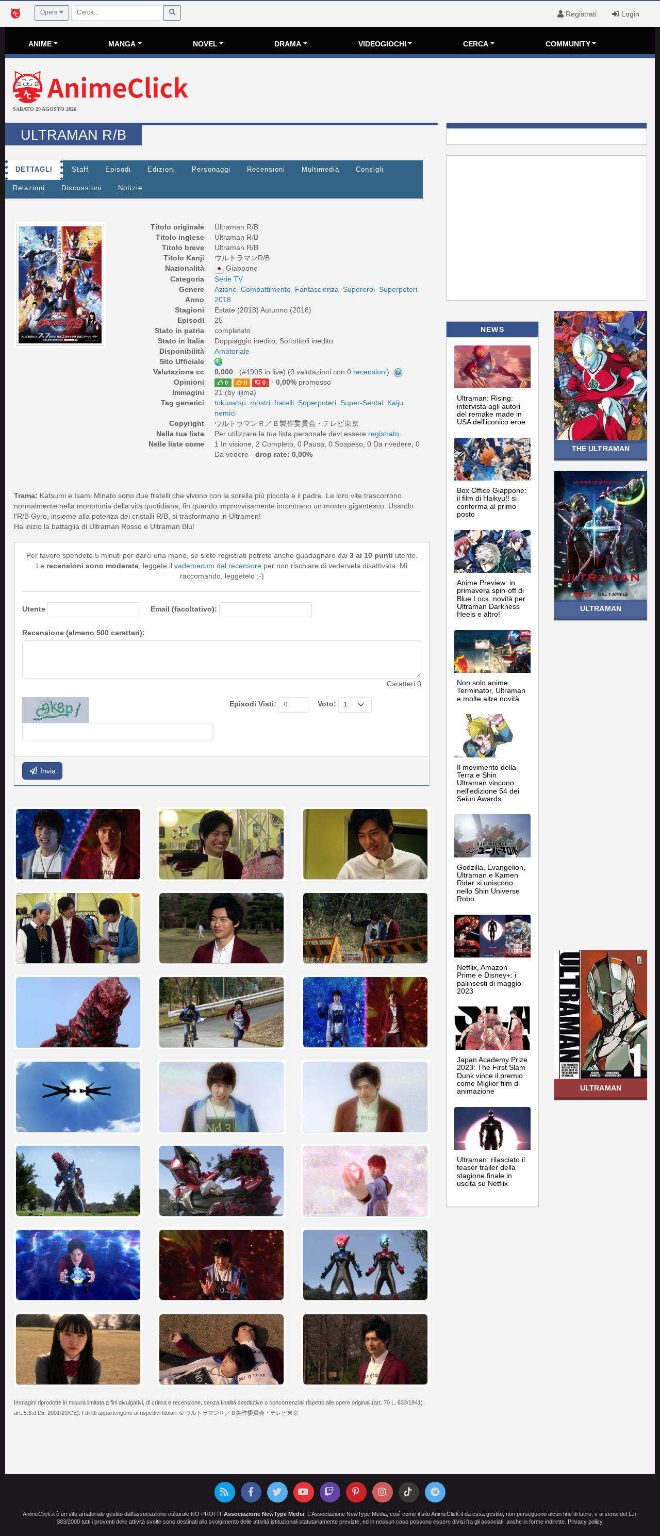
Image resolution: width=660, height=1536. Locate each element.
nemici (225, 413)
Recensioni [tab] (266, 169)
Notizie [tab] (130, 188)
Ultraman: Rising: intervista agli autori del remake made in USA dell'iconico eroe (491, 410)
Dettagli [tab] (34, 169)
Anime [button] (40, 44)
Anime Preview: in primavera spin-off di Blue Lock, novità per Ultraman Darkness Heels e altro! (491, 599)
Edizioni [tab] (161, 169)
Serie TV (228, 279)
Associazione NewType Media (264, 1514)
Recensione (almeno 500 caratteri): (83, 633)
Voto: (327, 704)
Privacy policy (585, 1521)
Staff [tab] (80, 169)
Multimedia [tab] (320, 169)
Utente (33, 609)
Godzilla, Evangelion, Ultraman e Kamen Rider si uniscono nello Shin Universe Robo (491, 883)
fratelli (284, 403)
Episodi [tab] (118, 169)
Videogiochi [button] (382, 44)
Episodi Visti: (252, 704)
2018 (222, 299)
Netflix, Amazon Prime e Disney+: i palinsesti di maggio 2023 (489, 979)
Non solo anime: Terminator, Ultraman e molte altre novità (491, 691)
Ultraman (600, 608)
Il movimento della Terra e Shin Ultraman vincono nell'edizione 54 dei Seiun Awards (488, 783)
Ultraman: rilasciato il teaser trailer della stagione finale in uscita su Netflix (491, 1171)
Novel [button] (205, 44)
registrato (383, 434)
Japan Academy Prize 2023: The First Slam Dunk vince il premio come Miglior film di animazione (492, 1075)
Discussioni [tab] (81, 188)
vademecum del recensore (217, 565)
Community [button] (568, 44)
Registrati (580, 14)
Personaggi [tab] (211, 169)
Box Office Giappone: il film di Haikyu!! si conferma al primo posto (491, 502)
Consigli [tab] (370, 169)
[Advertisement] (438, 92)
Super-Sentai (361, 403)
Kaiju (395, 403)
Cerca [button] (475, 44)
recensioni (370, 372)
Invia (47, 771)
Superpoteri (317, 403)
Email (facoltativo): (184, 609)
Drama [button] (287, 44)
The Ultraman (601, 448)
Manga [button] (122, 44)
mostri (260, 403)
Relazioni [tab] (29, 188)
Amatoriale (232, 351)
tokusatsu (230, 403)
